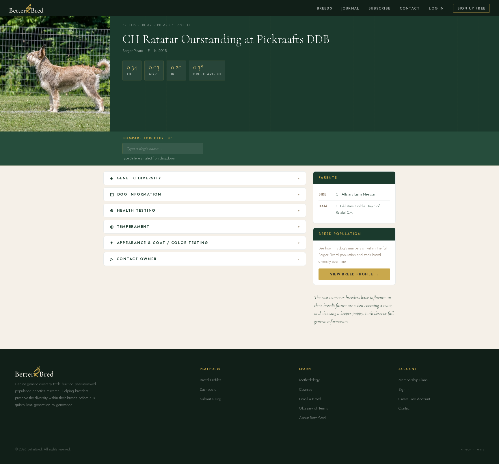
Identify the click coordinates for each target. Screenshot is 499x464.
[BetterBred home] (26, 8)
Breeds (324, 8)
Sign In (404, 389)
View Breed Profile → (354, 274)
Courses (305, 389)
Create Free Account (414, 399)
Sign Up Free (471, 8)
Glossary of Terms (313, 408)
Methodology (309, 380)
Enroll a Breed (310, 399)
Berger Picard (156, 25)
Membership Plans (413, 380)
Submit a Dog (210, 399)
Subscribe (379, 8)
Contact (410, 8)
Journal (350, 8)
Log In (436, 8)
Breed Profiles (210, 380)
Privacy (466, 449)
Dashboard (208, 389)
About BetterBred (312, 417)
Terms (480, 449)
